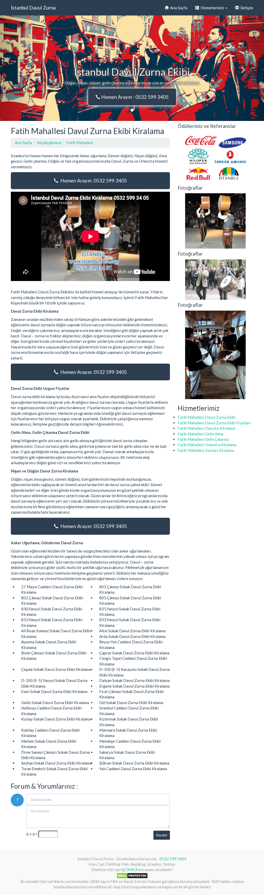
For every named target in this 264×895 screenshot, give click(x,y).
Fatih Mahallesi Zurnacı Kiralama (206, 450)
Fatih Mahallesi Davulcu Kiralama (206, 428)
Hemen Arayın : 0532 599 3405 (134, 97)
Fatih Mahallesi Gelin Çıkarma (203, 439)
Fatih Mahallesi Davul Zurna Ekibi (206, 417)
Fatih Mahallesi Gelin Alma (200, 434)
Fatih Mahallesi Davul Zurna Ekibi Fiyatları (214, 422)
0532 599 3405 (173, 858)
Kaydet (161, 835)
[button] (20, 68)
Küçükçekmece (49, 142)
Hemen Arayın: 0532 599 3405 (92, 180)
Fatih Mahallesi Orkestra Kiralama (207, 444)
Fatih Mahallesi (80, 142)
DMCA (132, 869)
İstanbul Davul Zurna (33, 8)
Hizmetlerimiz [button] (212, 7)
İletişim (246, 7)
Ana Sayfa (178, 7)
